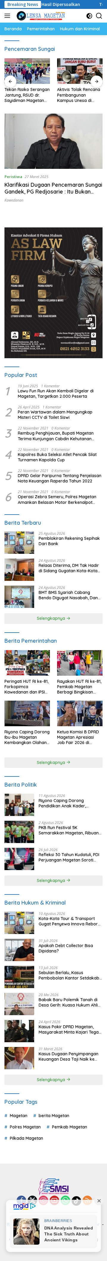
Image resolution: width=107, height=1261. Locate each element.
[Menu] (8, 16)
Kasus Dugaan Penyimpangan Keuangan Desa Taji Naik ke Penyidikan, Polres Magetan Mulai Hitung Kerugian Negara (68, 1056)
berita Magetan (54, 1115)
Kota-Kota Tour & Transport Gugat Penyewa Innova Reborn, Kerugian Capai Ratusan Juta (70, 921)
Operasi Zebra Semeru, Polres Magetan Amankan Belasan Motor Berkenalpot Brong (57, 499)
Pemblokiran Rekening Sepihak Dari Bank (69, 541)
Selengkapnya (51, 618)
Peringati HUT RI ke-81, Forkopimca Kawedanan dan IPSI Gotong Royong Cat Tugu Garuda (26, 687)
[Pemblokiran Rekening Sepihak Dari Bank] (19, 543)
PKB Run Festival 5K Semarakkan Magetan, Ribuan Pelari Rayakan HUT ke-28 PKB (69, 830)
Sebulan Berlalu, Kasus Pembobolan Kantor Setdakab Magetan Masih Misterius (69, 975)
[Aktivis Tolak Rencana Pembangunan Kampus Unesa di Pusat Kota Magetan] (80, 71)
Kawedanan (13, 200)
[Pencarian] (99, 16)
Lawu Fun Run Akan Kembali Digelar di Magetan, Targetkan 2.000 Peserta (56, 393)
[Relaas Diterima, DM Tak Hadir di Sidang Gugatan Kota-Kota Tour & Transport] (19, 570)
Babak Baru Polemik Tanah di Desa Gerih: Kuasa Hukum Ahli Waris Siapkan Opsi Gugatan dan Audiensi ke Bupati (68, 1002)
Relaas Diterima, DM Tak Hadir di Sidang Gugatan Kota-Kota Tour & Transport (69, 568)
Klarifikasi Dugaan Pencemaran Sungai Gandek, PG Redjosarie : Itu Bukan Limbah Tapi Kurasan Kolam (53, 191)
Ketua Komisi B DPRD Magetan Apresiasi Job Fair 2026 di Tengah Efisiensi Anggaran (78, 737)
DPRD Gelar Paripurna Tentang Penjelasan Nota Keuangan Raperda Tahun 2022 (59, 478)
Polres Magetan (25, 1127)
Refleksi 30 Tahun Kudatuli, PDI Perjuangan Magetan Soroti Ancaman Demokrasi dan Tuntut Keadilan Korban (71, 857)
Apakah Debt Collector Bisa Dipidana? (66, 948)
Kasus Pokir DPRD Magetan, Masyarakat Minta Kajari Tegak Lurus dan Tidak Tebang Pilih (70, 1029)
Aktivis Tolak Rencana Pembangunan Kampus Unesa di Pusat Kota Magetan (78, 95)
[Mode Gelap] (89, 16)
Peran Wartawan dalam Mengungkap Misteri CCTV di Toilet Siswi (55, 414)
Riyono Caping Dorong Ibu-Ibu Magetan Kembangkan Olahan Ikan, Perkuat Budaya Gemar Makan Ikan (27, 737)
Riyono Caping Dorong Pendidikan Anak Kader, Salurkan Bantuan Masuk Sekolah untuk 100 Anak (63, 803)
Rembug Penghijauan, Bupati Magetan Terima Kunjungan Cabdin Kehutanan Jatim (56, 435)
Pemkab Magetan (69, 1127)
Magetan (18, 1115)
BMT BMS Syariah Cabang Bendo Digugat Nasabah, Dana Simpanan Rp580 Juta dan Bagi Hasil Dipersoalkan (70, 595)
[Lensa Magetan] (40, 16)
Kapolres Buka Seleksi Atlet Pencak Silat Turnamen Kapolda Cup (57, 457)
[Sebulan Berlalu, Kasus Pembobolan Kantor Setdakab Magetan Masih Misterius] (19, 977)
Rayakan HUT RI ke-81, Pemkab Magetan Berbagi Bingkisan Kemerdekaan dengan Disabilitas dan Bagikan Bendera (79, 687)
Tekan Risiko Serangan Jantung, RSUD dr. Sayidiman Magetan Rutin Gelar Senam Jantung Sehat (27, 95)
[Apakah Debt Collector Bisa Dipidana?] (19, 950)
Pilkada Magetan (26, 1138)
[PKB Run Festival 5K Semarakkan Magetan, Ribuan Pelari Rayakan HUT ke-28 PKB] (19, 832)
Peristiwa (13, 176)
